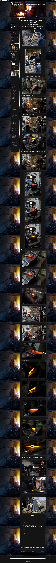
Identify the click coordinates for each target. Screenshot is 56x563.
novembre (14, 89)
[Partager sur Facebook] (33, 515)
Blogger (29, 561)
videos (12, 41)
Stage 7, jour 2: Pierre (14, 123)
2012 (12, 149)
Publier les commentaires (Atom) (34, 553)
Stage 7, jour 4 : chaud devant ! (14, 115)
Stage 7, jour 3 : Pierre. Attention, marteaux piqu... (14, 121)
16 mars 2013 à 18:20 (31, 525)
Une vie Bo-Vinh (14, 53)
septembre (14, 91)
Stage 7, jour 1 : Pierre (14, 125)
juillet (13, 93)
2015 (12, 85)
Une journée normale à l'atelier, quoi (14, 101)
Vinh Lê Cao (26, 525)
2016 (12, 84)
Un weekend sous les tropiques (14, 138)
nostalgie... (13, 139)
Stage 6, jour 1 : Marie (14, 129)
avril (13, 96)
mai (13, 95)
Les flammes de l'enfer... (14, 104)
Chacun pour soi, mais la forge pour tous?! (14, 99)
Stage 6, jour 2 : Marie (14, 127)
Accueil (33, 551)
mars (13, 97)
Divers (12, 32)
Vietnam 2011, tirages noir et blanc (16, 64)
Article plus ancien (42, 551)
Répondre (24, 522)
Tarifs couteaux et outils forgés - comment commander (14, 134)
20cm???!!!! (13, 105)
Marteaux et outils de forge (14, 37)
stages (12, 40)
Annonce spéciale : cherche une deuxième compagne (14, 110)
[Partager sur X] (32, 515)
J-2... (13, 132)
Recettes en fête (14, 45)
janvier (13, 148)
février (13, 147)
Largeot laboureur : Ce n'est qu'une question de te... (14, 145)
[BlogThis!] (31, 515)
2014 (12, 86)
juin (13, 94)
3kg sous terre (16, 3)
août (13, 92)
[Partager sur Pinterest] (33, 515)
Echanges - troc (13, 33)
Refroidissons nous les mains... (14, 141)
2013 (12, 87)
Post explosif (14, 136)
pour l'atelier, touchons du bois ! (14, 131)
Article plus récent (23, 551)
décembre (14, 88)
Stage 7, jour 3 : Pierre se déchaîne (14, 117)
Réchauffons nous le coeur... (14, 143)
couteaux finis (12, 39)
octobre (14, 90)
